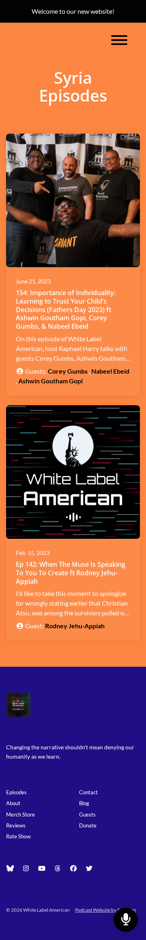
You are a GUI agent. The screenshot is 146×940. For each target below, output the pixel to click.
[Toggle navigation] (119, 41)
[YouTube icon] (42, 868)
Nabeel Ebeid (110, 371)
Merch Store (20, 814)
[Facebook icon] (73, 868)
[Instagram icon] (26, 868)
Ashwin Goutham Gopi (50, 381)
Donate (88, 825)
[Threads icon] (58, 868)
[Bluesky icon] (10, 868)
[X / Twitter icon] (89, 868)
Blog (84, 803)
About (13, 803)
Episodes (16, 792)
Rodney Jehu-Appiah (75, 626)
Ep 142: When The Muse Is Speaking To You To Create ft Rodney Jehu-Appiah (70, 573)
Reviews (16, 825)
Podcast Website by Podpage (105, 910)
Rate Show (18, 836)
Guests (87, 814)
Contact (88, 792)
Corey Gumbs (68, 371)
